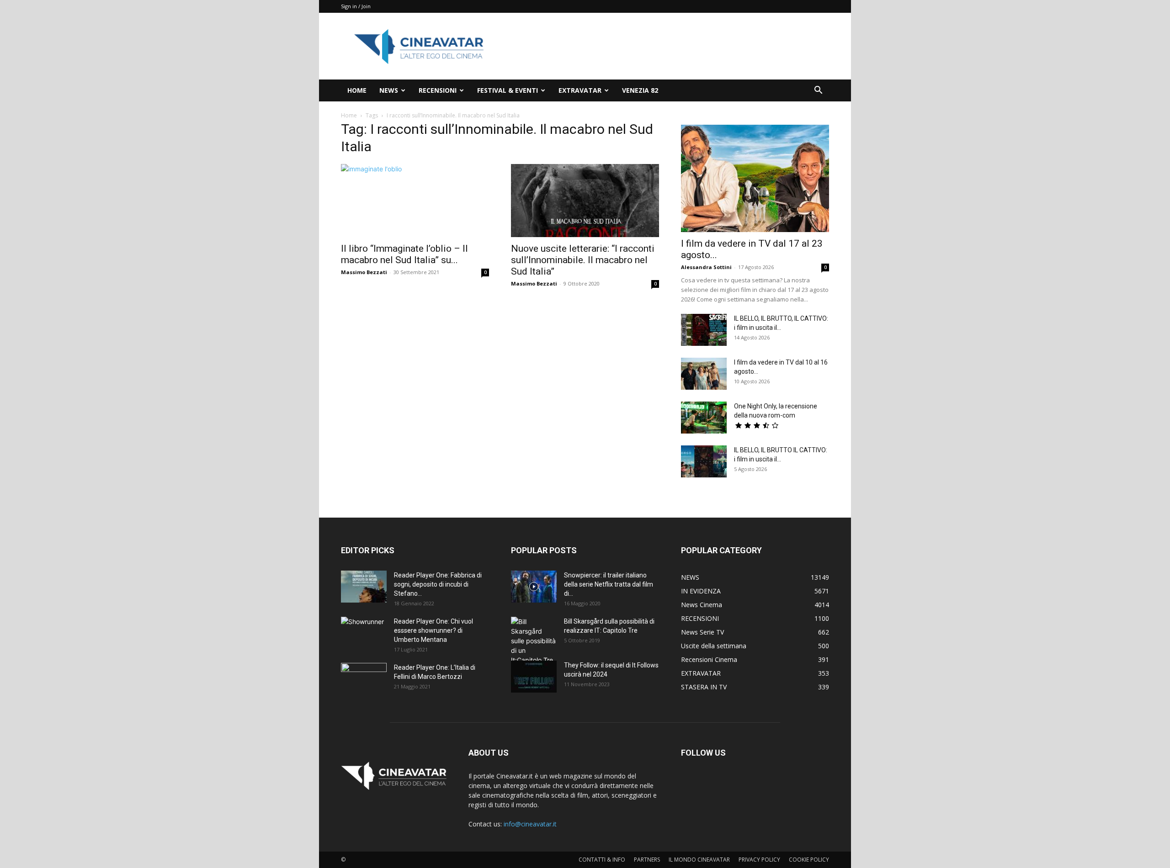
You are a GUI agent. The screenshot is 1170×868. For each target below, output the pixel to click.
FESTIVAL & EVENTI (507, 90)
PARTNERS (647, 859)
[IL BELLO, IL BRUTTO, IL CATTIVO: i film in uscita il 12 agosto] (704, 330)
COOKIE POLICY (809, 859)
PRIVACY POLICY (759, 859)
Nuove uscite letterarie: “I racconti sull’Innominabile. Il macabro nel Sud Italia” (582, 260)
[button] (818, 91)
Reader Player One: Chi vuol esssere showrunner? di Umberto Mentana (433, 630)
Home (349, 115)
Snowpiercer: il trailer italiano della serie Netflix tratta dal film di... (608, 584)
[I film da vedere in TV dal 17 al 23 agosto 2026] (755, 178)
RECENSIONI (438, 90)
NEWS (388, 90)
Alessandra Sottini (706, 267)
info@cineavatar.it (530, 824)
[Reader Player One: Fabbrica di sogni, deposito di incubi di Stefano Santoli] (364, 587)
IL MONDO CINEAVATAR (699, 859)
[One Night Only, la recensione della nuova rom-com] (704, 418)
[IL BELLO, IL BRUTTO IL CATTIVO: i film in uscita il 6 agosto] (704, 461)
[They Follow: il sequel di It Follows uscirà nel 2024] (534, 677)
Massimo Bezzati (364, 272)
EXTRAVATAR (579, 90)
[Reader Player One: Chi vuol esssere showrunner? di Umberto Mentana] (364, 633)
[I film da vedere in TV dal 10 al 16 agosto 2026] (704, 374)
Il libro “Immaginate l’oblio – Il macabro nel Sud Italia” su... (404, 254)
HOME (357, 90)
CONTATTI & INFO (602, 859)
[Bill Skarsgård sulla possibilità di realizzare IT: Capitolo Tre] (534, 641)
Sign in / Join (356, 6)
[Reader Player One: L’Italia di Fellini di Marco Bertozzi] (364, 679)
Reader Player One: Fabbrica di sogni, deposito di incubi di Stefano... (438, 584)
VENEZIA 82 (640, 90)
